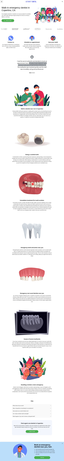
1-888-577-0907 (9, 20)
